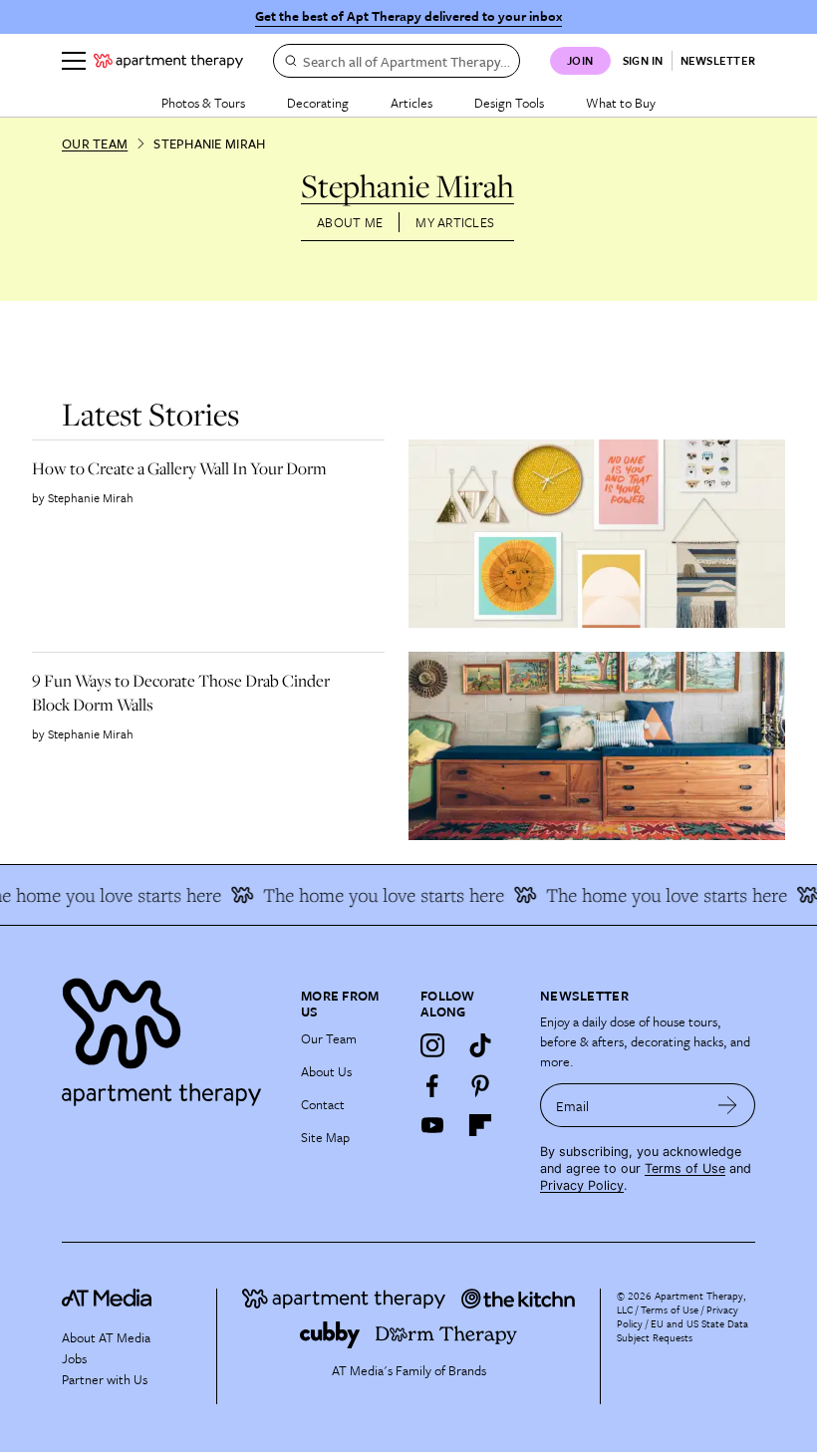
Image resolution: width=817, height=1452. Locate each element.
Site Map (325, 1137)
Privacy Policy (582, 1185)
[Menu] (74, 61)
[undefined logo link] (168, 61)
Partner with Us (104, 1379)
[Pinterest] (480, 1085)
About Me (350, 222)
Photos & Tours (203, 103)
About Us (326, 1071)
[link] (200, 468)
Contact (323, 1104)
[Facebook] (432, 1085)
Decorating (318, 103)
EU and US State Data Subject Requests (682, 1330)
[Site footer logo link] (169, 1037)
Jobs (74, 1358)
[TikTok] (480, 1045)
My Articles (454, 222)
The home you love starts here (371, 895)
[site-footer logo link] (106, 1300)
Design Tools (509, 103)
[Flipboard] (480, 1125)
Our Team (95, 143)
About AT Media (106, 1337)
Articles (411, 103)
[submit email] (727, 1105)
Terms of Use (685, 1168)
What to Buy (621, 103)
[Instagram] (432, 1045)
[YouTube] (432, 1125)
